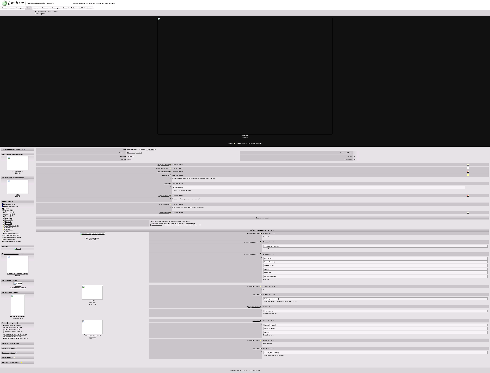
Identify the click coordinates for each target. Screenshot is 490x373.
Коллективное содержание (12, 241)
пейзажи (12, 338)
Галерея (48, 11)
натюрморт (19, 338)
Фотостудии (56, 8)
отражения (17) (10, 214)
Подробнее (150, 149)
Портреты (6, 338)
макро (26, 338)
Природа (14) (9, 227)
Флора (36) (8, 222)
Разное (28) (9, 220)
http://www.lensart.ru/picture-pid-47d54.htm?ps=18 (188, 207)
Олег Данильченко (163, 171)
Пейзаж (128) (9, 216)
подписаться (255, 143)
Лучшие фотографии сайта (11, 336)
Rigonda (42, 11)
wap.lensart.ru (90, 3)
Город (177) (8, 218)
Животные (130, 156)
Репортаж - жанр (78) (12, 226)
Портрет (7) (9, 229)
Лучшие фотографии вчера (11, 329)
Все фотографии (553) (12, 233)
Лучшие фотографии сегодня (12, 327)
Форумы (21, 8)
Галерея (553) (8, 210)
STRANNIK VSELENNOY (18, 287)
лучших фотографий (11, 254)
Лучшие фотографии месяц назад (14, 333)
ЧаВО (81, 8)
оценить (230, 143)
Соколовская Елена (162, 168)
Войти (73, 8)
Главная (4, 8)
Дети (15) (8, 231)
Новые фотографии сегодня (12, 325)
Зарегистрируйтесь (156, 225)
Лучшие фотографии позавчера (13, 331)
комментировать (242, 143)
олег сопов (92, 302)
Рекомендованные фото (12, 235)
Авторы (36, 8)
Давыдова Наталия (163, 165)
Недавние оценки (9, 239)
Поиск (65, 8)
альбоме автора (17, 154)
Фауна (55, 11)
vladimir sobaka (164, 212)
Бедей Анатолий (163, 196)
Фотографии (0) (10, 212)
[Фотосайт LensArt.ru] (28, 6)
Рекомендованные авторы (12, 237)
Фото (28, 8)
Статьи (12, 8)
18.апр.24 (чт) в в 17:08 (134, 153)
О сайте (89, 8)
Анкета (6, 208)
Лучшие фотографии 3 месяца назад (15, 334)
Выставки (45, 8)
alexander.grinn (18, 318)
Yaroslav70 (165, 175)
